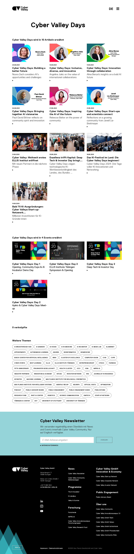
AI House (53, 347)
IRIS (87, 374)
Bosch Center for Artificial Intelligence (31, 357)
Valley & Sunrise (73, 500)
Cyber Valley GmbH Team (104, 518)
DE (111, 9)
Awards (56, 352)
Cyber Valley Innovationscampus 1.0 (108, 513)
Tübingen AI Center (22, 401)
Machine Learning (34, 379)
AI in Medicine (66, 347)
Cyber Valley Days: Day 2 (64, 264)
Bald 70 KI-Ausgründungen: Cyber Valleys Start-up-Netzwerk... (28, 209)
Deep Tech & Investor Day (100, 267)
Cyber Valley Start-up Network (106, 476)
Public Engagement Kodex (79, 390)
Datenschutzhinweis (49, 445)
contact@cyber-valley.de (48, 487)
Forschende (72, 512)
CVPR (113, 357)
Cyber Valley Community (104, 509)
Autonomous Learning (39, 352)
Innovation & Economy (43, 374)
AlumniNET (110, 347)
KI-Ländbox (72, 496)
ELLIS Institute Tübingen (64, 363)
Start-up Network (102, 395)
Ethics (101, 363)
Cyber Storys (19, 363)
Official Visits (90, 384)
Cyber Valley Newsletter (76, 473)
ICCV (78, 368)
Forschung (74, 507)
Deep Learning (35, 363)
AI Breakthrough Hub (22, 347)
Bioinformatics (70, 352)
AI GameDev (40, 347)
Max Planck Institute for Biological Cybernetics (66, 379)
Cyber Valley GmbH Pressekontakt (107, 531)
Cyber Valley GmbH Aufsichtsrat (107, 526)
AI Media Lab (96, 347)
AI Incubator (82, 347)
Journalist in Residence (103, 374)
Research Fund (20, 395)
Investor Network (74, 374)
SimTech (87, 395)
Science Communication (69, 395)
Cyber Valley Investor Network (106, 485)
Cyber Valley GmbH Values (105, 522)
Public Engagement (56, 390)
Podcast (17, 390)
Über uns (101, 504)
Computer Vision (91, 357)
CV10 (104, 357)
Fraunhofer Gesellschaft (44, 368)
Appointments (20, 352)
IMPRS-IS (96, 368)
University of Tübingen (75, 401)
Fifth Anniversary (21, 368)
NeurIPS (76, 384)
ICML (87, 368)
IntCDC (59, 374)
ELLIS (48, 363)
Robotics (51, 395)
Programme (74, 487)
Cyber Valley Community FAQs (106, 535)
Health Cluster (66, 368)
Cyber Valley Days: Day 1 (26, 264)
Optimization (106, 384)
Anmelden (104, 440)
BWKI (54, 357)
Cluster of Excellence (70, 357)
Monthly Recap (62, 384)
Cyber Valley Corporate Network (107, 481)
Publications (100, 390)
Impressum (44, 548)
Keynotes (18, 379)
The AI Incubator (73, 492)
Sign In (17, 547)
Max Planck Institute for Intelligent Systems (33, 384)
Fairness (112, 363)
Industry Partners (21, 374)
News (71, 468)
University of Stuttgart (52, 401)
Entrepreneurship (86, 363)
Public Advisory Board (35, 390)
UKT (35, 401)
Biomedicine (85, 352)
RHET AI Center (37, 395)
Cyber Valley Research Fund (77, 527)
